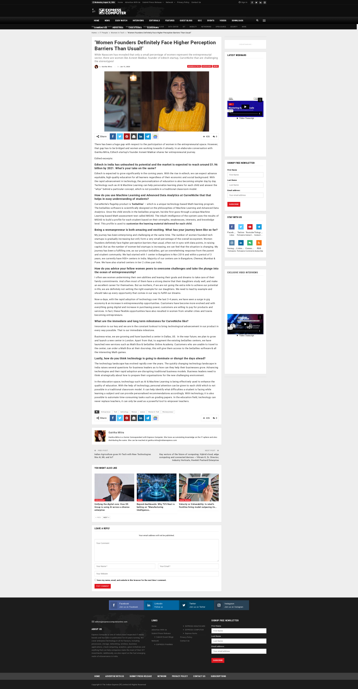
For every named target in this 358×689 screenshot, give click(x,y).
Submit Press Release (152, 2)
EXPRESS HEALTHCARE (195, 626)
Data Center (173, 27)
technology (124, 412)
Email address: (233, 190)
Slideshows (153, 27)
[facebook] (252, 2)
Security (233, 27)
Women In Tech (117, 33)
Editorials (154, 20)
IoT (184, 27)
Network (169, 2)
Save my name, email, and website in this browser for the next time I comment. (131, 580)
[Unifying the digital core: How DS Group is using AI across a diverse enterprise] (114, 487)
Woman (134, 412)
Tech (115, 412)
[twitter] (256, 2)
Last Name (232, 180)
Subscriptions (218, 676)
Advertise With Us (132, 2)
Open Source (221, 27)
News (107, 20)
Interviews (138, 20)
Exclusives (99, 500)
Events (210, 20)
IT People (104, 33)
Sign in (244, 2)
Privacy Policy (183, 2)
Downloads (237, 20)
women (142, 412)
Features (169, 20)
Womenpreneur (167, 412)
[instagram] (264, 2)
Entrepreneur (106, 412)
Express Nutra (191, 633)
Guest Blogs (186, 20)
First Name (232, 170)
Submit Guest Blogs (165, 637)
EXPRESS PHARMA (164, 644)
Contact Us (196, 2)
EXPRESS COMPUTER (194, 630)
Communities (100, 27)
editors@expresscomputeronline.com (111, 622)
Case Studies (135, 27)
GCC (200, 20)
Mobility (193, 27)
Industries (117, 27)
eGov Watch (121, 20)
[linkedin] (260, 2)
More (244, 27)
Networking (206, 27)
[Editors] (93, 622)
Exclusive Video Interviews (242, 272)
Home (120, 2)
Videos (223, 20)
